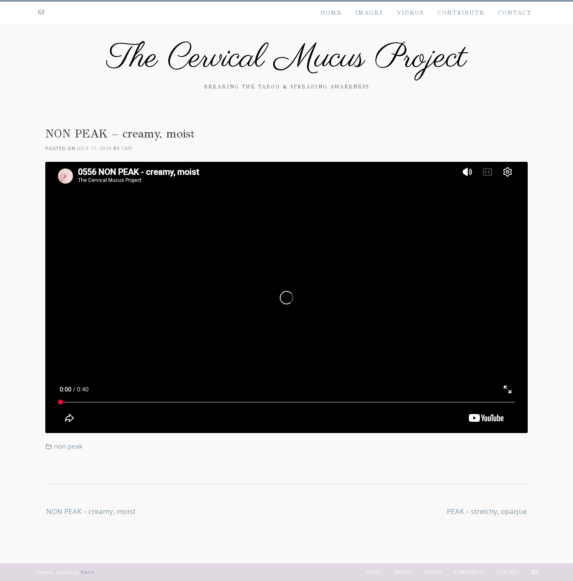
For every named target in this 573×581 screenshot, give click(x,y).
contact (514, 12)
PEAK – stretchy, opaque (487, 511)
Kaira (87, 572)
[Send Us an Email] (41, 12)
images (369, 12)
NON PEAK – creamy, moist (90, 511)
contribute (461, 12)
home (331, 12)
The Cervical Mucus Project (286, 58)
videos (410, 12)
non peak (68, 446)
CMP (127, 148)
